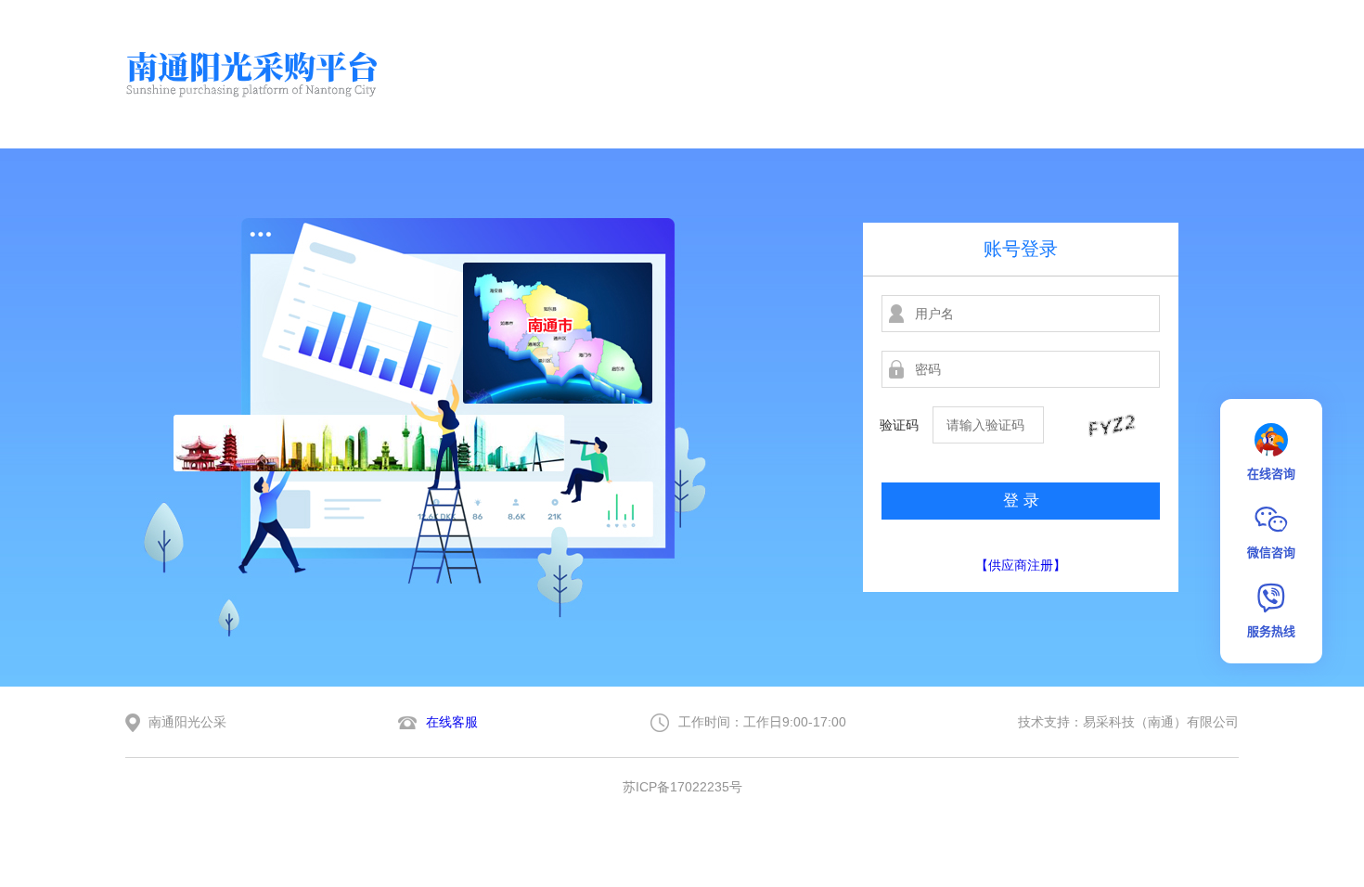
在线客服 (452, 721)
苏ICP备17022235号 (682, 786)
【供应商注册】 (1020, 565)
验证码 (899, 425)
